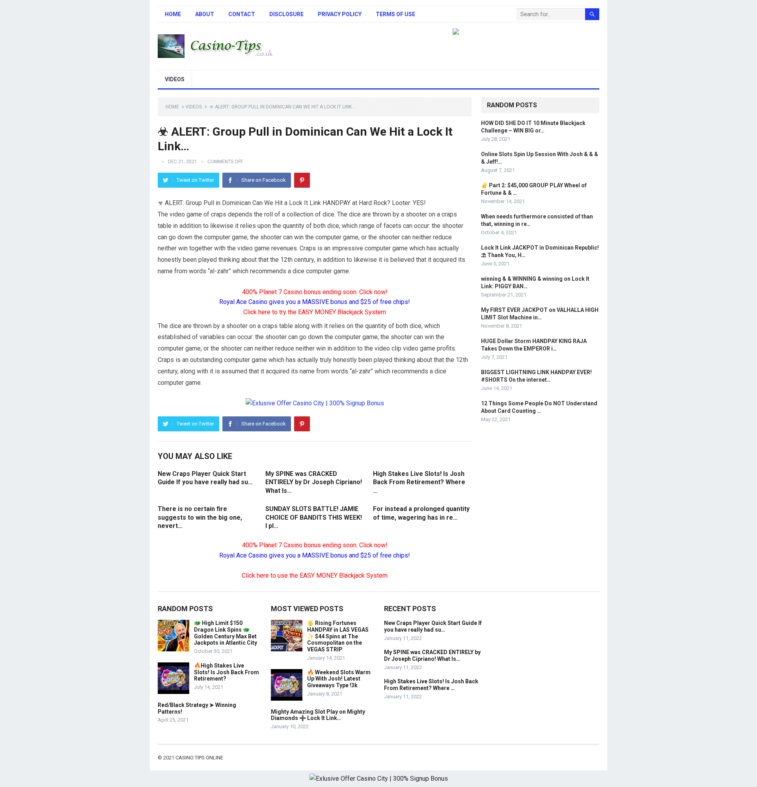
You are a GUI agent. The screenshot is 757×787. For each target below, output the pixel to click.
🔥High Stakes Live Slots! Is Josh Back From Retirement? (226, 672)
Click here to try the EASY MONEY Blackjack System (314, 312)
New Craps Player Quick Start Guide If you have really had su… (433, 626)
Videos (175, 79)
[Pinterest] (302, 180)
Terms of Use (395, 14)
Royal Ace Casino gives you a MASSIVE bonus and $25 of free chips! (314, 302)
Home (173, 14)
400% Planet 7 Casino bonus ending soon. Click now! (315, 292)
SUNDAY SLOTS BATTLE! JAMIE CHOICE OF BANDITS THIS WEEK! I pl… (313, 517)
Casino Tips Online (199, 758)
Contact (241, 14)
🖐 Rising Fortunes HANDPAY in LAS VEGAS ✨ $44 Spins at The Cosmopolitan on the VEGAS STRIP (338, 636)
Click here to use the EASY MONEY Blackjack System (315, 575)
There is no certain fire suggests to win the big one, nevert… (200, 517)
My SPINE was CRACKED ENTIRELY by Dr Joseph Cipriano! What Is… (313, 482)
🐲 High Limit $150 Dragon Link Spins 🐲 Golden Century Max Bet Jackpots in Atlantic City (225, 633)
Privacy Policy (340, 14)
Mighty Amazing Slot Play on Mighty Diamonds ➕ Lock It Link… (318, 715)
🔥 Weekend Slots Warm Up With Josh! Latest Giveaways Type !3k (339, 679)
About (204, 14)
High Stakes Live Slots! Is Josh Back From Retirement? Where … (419, 482)
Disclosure (286, 14)
